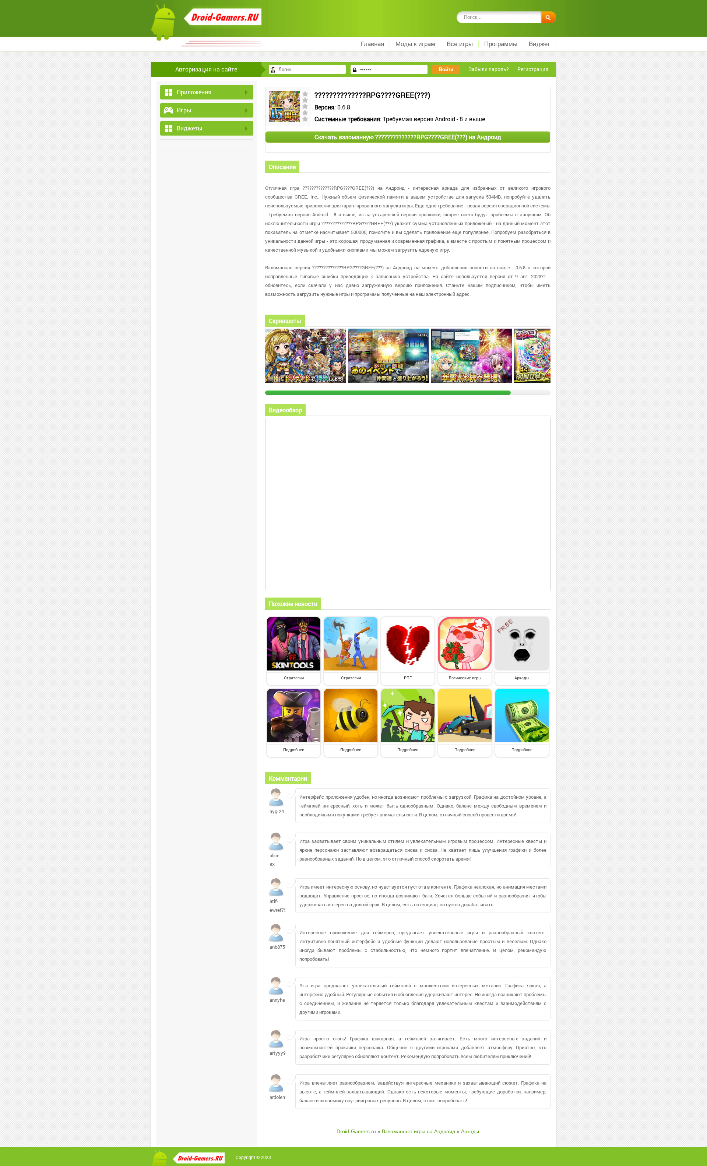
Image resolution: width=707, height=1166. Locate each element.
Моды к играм (415, 44)
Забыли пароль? (488, 69)
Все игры (460, 44)
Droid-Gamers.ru (356, 1131)
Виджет (539, 44)
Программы (500, 44)
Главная (372, 44)
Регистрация (532, 69)
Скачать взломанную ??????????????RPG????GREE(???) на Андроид (407, 137)
